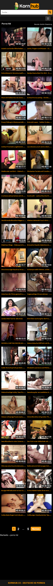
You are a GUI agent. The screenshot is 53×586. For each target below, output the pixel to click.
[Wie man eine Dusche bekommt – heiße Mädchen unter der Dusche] (13, 454)
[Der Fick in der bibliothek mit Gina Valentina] (39, 429)
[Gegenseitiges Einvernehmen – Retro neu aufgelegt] (39, 282)
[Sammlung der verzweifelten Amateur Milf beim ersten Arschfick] (39, 380)
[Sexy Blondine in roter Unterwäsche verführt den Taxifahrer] (13, 429)
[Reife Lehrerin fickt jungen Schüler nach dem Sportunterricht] (39, 454)
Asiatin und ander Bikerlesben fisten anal (16, 48)
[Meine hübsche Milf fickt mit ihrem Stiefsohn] (39, 331)
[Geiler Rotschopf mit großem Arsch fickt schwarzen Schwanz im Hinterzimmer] (13, 356)
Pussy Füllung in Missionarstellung (13, 122)
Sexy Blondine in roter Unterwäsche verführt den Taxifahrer (22, 441)
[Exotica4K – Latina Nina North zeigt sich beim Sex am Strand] (39, 184)
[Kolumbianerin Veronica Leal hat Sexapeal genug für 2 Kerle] (13, 61)
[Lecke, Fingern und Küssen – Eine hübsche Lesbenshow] (39, 36)
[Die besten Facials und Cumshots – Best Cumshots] (39, 159)
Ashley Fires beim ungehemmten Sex (14, 147)
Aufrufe (42, 24)
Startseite (4, 535)
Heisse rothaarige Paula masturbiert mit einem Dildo (20, 417)
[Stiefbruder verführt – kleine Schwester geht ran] (13, 159)
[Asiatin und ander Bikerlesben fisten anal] (13, 36)
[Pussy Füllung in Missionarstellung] (13, 110)
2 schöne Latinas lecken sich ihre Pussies (15, 196)
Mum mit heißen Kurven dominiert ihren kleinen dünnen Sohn (23, 98)
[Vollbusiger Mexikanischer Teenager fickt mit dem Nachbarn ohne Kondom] (39, 503)
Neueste (37, 24)
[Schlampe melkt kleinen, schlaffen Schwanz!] (39, 257)
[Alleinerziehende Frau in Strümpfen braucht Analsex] (39, 208)
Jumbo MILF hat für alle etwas (12, 319)
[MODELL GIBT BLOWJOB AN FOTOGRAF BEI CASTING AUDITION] (13, 331)
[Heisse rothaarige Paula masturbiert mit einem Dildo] (13, 405)
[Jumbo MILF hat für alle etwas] (13, 307)
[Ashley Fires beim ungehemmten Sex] (13, 135)
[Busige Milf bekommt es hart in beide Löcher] (13, 478)
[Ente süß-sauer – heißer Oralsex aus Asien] (39, 110)
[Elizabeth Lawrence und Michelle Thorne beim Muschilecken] (39, 356)
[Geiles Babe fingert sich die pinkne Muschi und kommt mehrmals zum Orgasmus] (13, 503)
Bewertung (48, 24)
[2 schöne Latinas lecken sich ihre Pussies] (13, 184)
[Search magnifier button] (50, 12)
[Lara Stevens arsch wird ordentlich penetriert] (39, 135)
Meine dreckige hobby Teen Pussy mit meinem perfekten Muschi (24, 392)
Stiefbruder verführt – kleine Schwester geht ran (18, 171)
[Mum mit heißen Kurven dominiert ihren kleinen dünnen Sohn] (13, 86)
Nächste (36, 528)
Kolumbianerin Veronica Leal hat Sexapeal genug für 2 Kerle (22, 73)
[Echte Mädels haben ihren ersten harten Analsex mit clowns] (39, 478)
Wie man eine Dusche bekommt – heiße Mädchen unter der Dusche (25, 466)
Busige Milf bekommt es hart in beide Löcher (17, 490)
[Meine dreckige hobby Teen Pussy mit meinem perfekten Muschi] (13, 380)
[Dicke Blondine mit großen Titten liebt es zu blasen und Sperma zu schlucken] (39, 405)
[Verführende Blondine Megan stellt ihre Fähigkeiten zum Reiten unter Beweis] (13, 208)
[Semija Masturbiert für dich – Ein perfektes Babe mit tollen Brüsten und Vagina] (39, 61)
